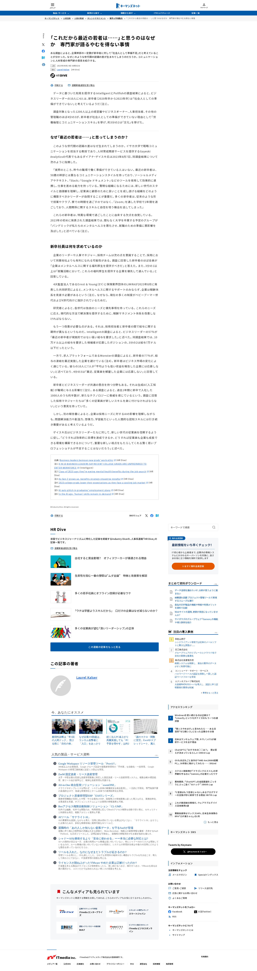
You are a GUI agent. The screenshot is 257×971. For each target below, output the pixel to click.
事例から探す (93, 13)
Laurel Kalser (86, 677)
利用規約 (204, 956)
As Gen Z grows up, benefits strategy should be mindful (89, 478)
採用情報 (156, 964)
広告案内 (80, 964)
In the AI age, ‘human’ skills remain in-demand (85, 493)
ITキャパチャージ (162, 13)
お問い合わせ (95, 964)
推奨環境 (169, 964)
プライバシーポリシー (115, 964)
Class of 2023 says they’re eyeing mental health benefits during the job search (102, 471)
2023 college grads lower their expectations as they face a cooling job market (102, 482)
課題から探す (127, 13)
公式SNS (67, 964)
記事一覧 (196, 13)
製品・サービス (59, 13)
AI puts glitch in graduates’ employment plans (85, 490)
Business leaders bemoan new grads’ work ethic (86, 460)
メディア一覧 (52, 964)
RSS (132, 964)
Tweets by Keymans (180, 845)
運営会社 (143, 964)
